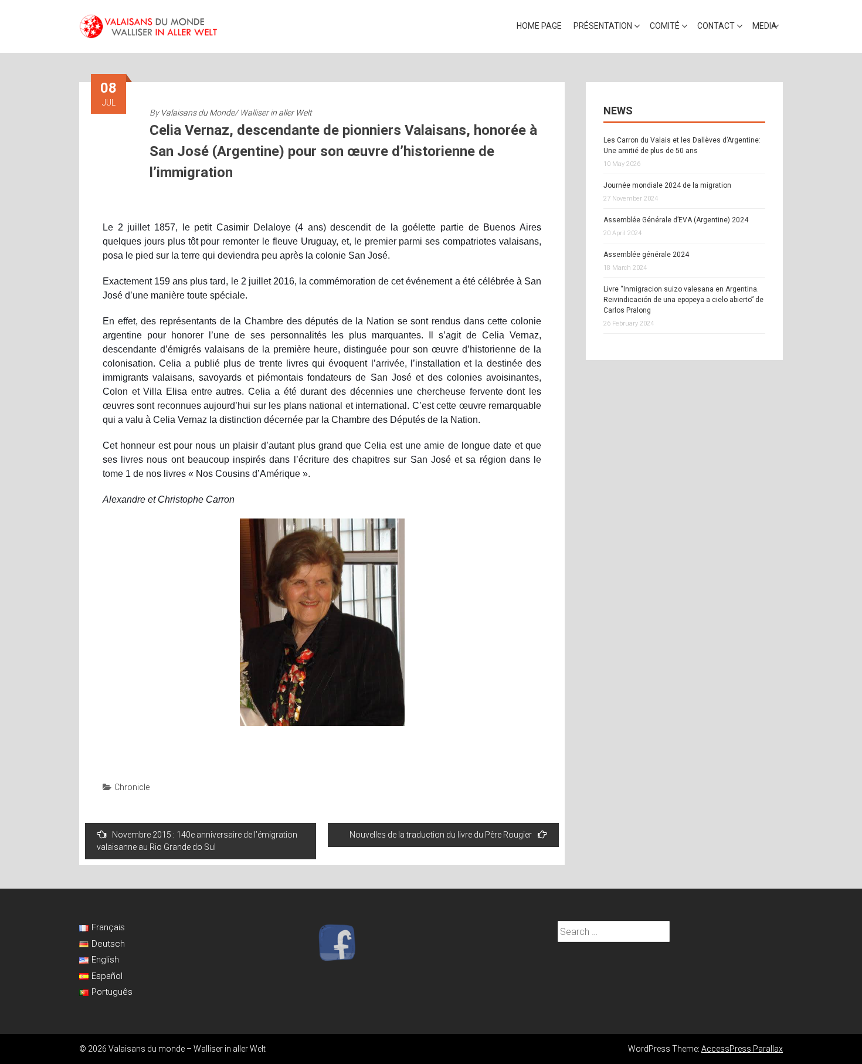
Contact (716, 26)
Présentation (602, 26)
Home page (539, 26)
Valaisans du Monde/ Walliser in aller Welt (236, 112)
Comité (665, 26)
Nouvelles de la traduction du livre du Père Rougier (440, 834)
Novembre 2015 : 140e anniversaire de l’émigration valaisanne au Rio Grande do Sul (197, 841)
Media (764, 26)
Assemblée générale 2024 (646, 254)
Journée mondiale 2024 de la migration (667, 185)
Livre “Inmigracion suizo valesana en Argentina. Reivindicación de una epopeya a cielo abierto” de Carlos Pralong (683, 299)
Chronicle (132, 787)
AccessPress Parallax (742, 1048)
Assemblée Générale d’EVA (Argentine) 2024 (675, 220)
